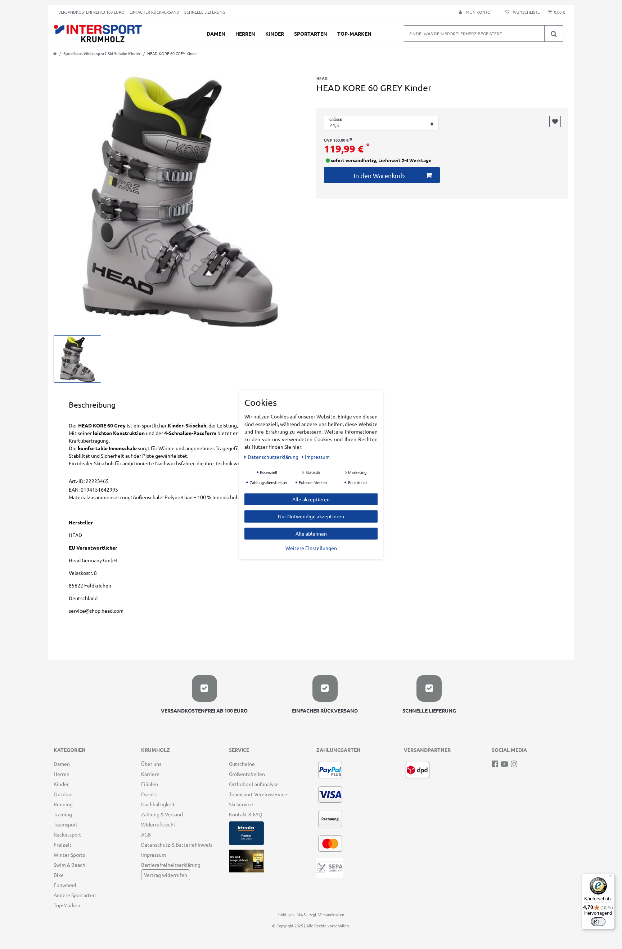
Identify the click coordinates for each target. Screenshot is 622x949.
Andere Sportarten (75, 895)
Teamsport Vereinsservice (258, 794)
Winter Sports (69, 854)
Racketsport (67, 834)
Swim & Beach (69, 864)
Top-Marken (354, 33)
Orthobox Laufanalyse (254, 784)
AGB (146, 834)
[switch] (598, 921)
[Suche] (553, 33)
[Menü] (610, 877)
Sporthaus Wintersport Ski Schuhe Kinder (102, 53)
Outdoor (63, 794)
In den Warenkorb (379, 175)
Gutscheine (242, 763)
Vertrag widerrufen (165, 875)
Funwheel (65, 885)
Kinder (274, 33)
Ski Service (241, 804)
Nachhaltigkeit (158, 804)
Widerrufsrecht (158, 824)
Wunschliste (555, 121)
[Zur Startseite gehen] (55, 53)
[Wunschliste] (521, 12)
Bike (59, 875)
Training (63, 814)
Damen (216, 33)
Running (63, 804)
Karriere (150, 774)
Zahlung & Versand (162, 814)
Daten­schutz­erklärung (273, 456)
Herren (245, 33)
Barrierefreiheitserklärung (170, 864)
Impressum (153, 854)
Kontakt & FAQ (245, 814)
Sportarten (310, 33)
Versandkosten (331, 914)
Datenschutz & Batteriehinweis (176, 844)
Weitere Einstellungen (311, 548)
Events (149, 794)
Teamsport (66, 824)
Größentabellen (247, 774)
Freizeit (63, 844)
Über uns (151, 763)
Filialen (149, 784)
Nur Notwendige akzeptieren (311, 516)
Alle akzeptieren (311, 499)
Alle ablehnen (311, 533)
